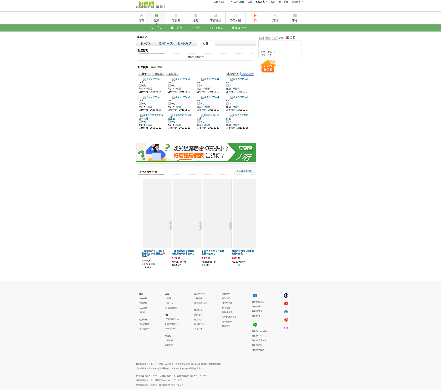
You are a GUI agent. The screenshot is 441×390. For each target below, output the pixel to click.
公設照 (172, 73)
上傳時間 (231, 73)
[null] (152, 79)
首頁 (141, 20)
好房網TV (256, 336)
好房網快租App (172, 324)
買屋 (156, 20)
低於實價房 (216, 27)
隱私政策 (201, 368)
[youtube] (286, 305)
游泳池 (171, 118)
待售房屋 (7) (166, 43)
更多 (295, 20)
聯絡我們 (226, 294)
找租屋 (168, 298)
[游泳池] (181, 115)
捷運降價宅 (239, 27)
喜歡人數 (246, 73)
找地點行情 (144, 324)
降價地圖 (235, 20)
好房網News (199, 294)
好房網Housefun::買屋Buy (150, 5)
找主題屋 (177, 27)
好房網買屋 (257, 311)
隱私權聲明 (227, 321)
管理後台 (296, 1)
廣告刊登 (226, 298)
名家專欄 (198, 298)
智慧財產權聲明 (229, 317)
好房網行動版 (171, 328)
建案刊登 (169, 345)
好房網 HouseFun (259, 331)
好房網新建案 (258, 350)
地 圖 (205, 43)
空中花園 (143, 118)
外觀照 (158, 73)
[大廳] (210, 115)
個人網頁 (198, 319)
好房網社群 (257, 316)
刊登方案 (260, 1)
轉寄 (268, 37)
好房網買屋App (172, 319)
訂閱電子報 (227, 303)
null (141, 82)
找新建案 (169, 340)
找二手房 (156, 27)
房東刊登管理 (171, 307)
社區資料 (146, 43)
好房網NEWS (258, 302)
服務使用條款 (228, 312)
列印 (275, 37)
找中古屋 (143, 298)
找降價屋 (143, 303)
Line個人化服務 (236, 1)
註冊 (250, 1)
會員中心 (283, 1)
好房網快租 (257, 306)
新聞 (275, 20)
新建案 (176, 20)
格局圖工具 (199, 324)
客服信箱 (175, 385)
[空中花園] (151, 115)
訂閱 (261, 37)
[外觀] (239, 115)
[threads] (286, 297)
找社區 (195, 27)
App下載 (218, 2)
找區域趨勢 (144, 329)
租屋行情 (169, 303)
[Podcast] (286, 330)
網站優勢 (198, 315)
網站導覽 (226, 307)
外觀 (228, 118)
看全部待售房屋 (244, 171)
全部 (144, 73)
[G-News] (286, 313)
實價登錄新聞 (200, 303)
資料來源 (226, 326)
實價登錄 (215, 20)
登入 (273, 1)
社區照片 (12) (185, 43)
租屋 (196, 20)
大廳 (199, 118)
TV (255, 20)
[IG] (286, 321)
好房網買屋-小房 (259, 340)
